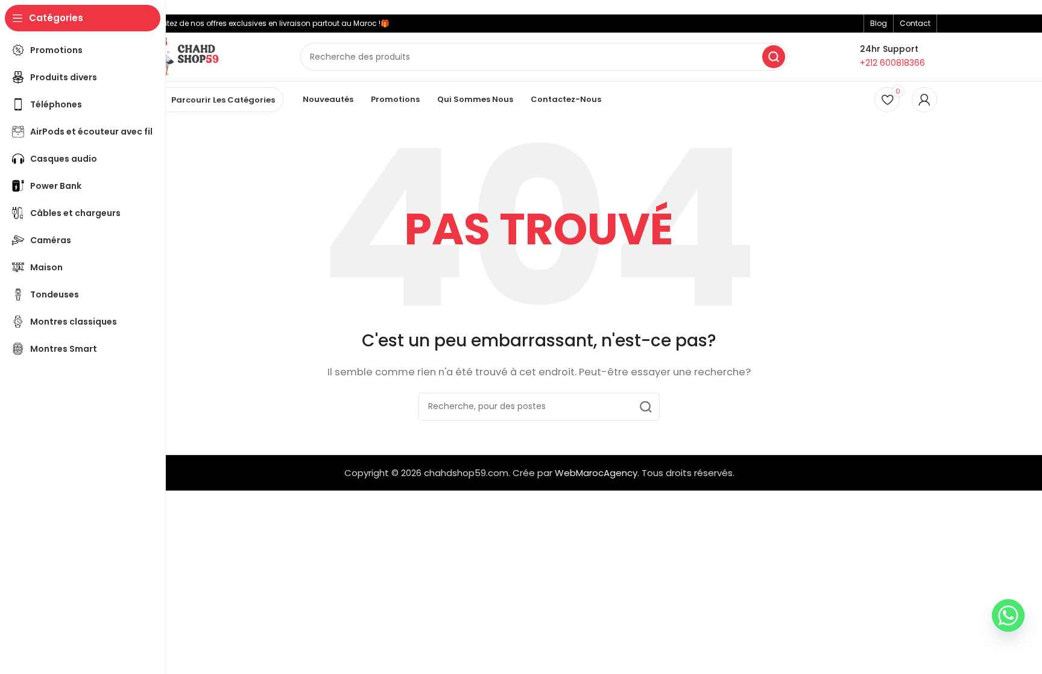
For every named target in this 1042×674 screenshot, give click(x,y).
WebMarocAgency (596, 472)
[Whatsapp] (1008, 615)
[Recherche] (773, 56)
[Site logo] (184, 55)
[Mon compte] (924, 99)
